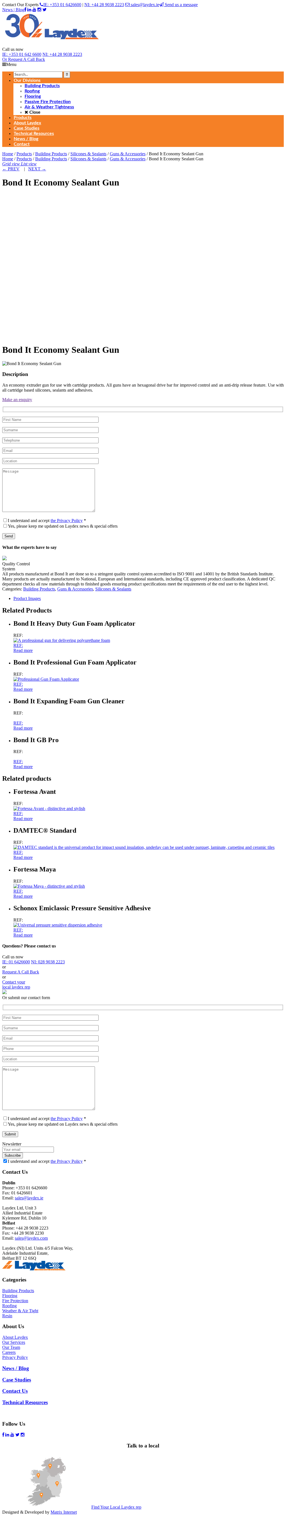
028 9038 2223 (48, 961)
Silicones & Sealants (88, 153)
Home (7, 153)
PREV (11, 168)
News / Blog (15, 1368)
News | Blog (13, 9)
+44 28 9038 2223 (62, 54)
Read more (23, 650)
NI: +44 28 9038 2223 (104, 4)
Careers (9, 1352)
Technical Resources (25, 1402)
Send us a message (181, 4)
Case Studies (16, 1380)
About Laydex (15, 1337)
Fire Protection (15, 1300)
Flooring (9, 1295)
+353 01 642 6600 (21, 54)
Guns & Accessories (128, 153)
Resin (7, 1315)
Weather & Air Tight (20, 1310)
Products (24, 153)
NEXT (37, 168)
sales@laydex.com (31, 1238)
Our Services (13, 1342)
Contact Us (15, 1391)
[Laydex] (52, 44)
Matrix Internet (64, 1512)
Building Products (51, 153)
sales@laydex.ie (144, 4)
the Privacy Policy (67, 520)
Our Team (11, 1347)
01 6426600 (16, 961)
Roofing (9, 1305)
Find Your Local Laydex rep (116, 1507)
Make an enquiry (17, 399)
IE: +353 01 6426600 (62, 4)
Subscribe (12, 1155)
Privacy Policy (15, 1357)
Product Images (27, 598)
